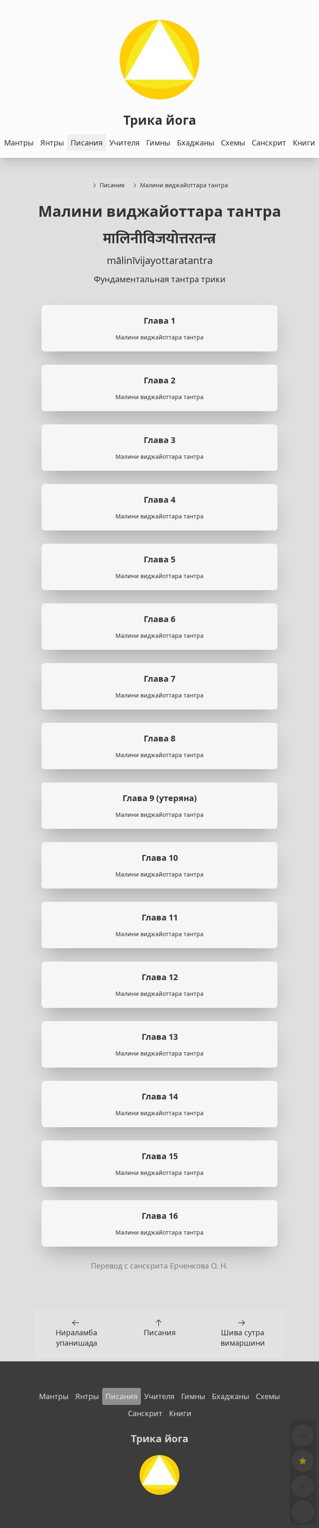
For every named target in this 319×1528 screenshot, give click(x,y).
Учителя (124, 143)
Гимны (158, 143)
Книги (304, 143)
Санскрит (269, 143)
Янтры (52, 143)
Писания (87, 143)
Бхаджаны (195, 143)
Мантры (19, 143)
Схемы (233, 143)
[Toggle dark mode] (303, 1486)
